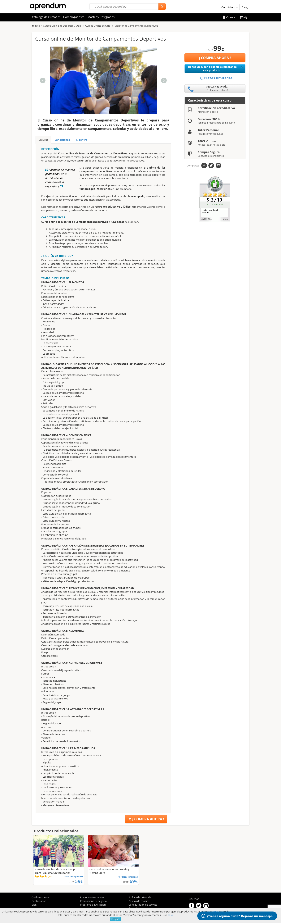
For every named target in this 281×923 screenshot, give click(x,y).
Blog (245, 7)
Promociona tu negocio (93, 901)
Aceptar (115, 919)
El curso (43, 140)
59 (79, 881)
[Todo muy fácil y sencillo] (214, 199)
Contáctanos (229, 7)
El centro (81, 140)
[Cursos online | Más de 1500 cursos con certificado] (47, 6)
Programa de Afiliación (93, 904)
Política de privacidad (140, 897)
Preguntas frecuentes (92, 897)
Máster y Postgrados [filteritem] (101, 17)
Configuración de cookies (142, 904)
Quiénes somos (40, 897)
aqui (170, 915)
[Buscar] (162, 6)
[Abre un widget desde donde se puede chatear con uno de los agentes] (237, 916)
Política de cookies (138, 901)
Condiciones (62, 140)
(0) (245, 17)
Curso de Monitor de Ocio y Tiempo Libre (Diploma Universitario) (55, 871)
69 (134, 881)
